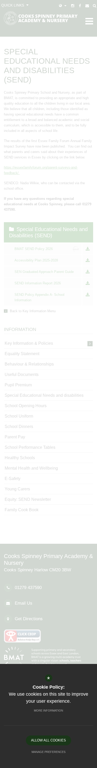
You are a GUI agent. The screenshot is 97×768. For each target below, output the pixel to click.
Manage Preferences (48, 751)
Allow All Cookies (48, 740)
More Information (48, 710)
